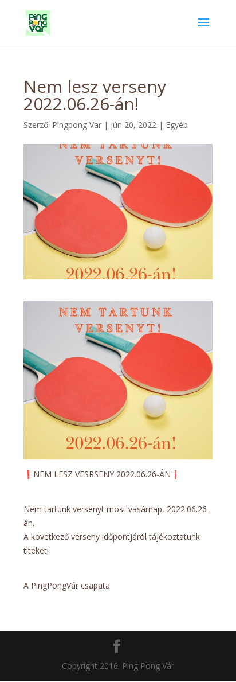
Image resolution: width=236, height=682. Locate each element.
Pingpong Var (76, 124)
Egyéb (177, 124)
